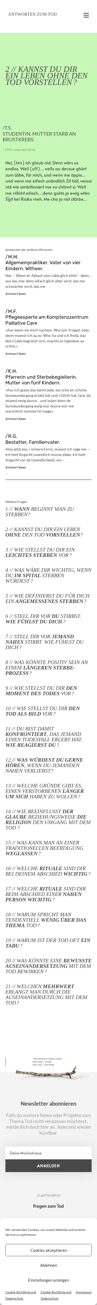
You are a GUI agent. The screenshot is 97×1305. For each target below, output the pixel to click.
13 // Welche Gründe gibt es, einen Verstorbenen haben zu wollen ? (44, 791)
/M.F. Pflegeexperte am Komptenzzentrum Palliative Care (46, 317)
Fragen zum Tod (48, 1206)
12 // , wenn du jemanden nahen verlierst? (44, 765)
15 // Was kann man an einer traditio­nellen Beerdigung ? (44, 848)
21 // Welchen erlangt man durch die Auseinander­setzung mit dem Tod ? (46, 994)
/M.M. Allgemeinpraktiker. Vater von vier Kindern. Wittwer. (43, 263)
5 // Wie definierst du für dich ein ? (47, 598)
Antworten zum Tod (32, 14)
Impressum (84, 1292)
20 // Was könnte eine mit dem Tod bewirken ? (48, 966)
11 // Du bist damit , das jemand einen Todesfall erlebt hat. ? (43, 737)
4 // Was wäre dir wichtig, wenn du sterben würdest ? (48, 575)
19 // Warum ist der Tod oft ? (47, 943)
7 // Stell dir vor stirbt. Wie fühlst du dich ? (44, 641)
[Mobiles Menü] (86, 12)
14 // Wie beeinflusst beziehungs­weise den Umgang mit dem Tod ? (48, 819)
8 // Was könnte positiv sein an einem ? (46, 667)
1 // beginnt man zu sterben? (39, 511)
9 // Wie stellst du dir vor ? (41, 690)
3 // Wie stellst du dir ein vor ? (40, 552)
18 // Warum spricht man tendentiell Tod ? (45, 919)
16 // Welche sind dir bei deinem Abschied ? (48, 871)
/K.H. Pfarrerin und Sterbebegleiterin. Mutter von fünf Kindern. (41, 377)
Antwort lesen (15, 294)
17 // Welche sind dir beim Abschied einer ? (45, 894)
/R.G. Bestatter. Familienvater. (32, 439)
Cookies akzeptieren (48, 1250)
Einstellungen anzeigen (48, 1280)
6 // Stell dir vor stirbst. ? (43, 618)
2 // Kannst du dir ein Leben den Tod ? (44, 532)
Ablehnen (48, 1265)
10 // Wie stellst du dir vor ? (42, 711)
